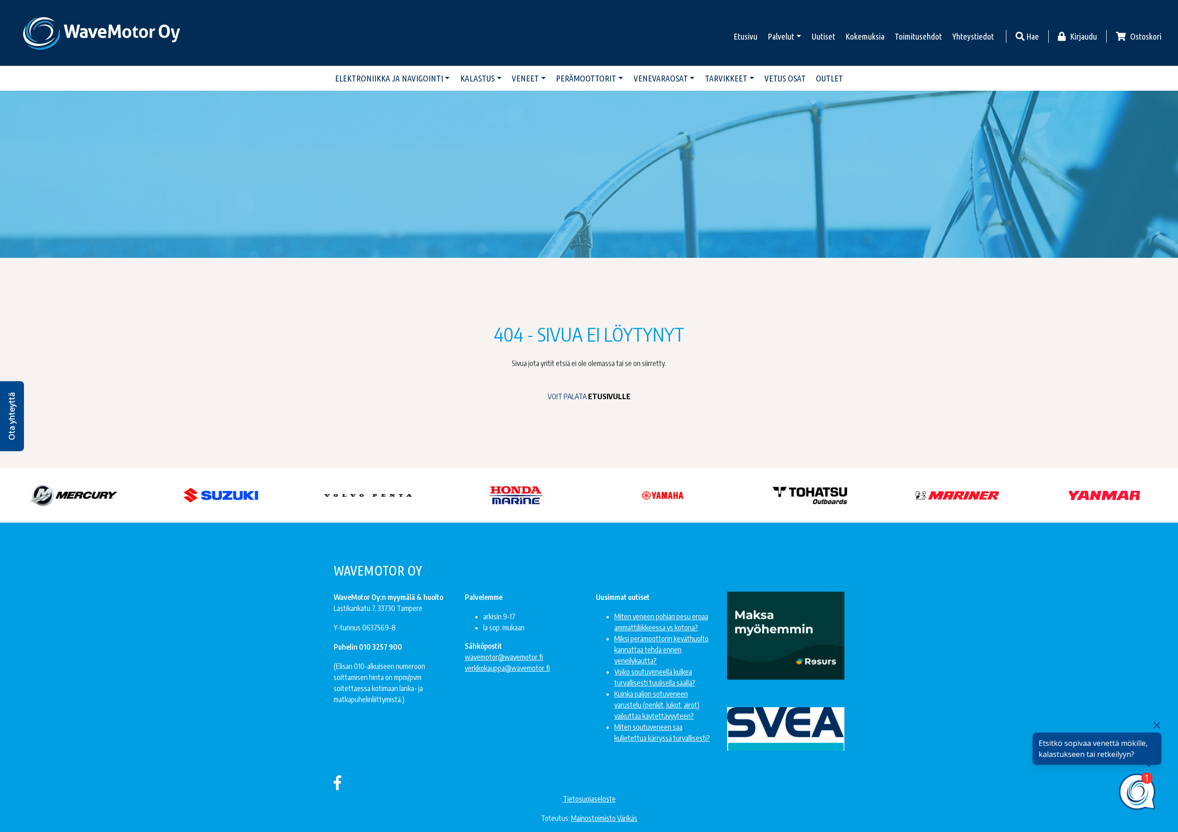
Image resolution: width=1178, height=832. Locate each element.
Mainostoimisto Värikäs (604, 818)
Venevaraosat (661, 78)
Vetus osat (785, 78)
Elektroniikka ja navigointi (389, 78)
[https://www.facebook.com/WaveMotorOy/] (337, 782)
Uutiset (823, 36)
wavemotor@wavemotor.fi (504, 657)
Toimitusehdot (918, 36)
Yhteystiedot (973, 36)
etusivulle (609, 396)
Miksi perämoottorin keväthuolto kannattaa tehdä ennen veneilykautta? (661, 649)
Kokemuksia (864, 36)
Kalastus (477, 78)
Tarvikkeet (726, 78)
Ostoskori (1144, 36)
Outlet (829, 78)
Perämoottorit (586, 78)
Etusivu (745, 36)
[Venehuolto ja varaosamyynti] (102, 32)
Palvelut (781, 36)
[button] (12, 416)
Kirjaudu (1082, 36)
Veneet (525, 78)
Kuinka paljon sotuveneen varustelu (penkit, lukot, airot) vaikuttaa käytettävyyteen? (656, 705)
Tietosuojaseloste (589, 798)
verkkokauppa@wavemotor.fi (507, 668)
